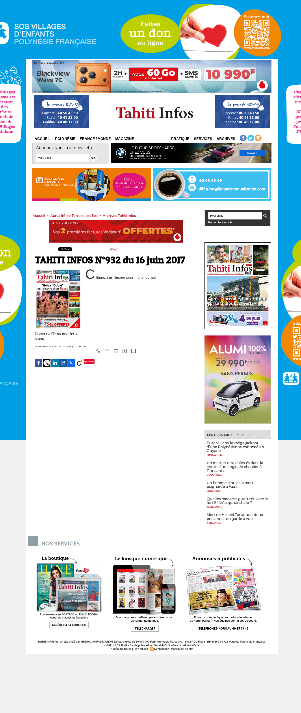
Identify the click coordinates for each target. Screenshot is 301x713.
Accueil (43, 139)
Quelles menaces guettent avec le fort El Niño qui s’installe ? (237, 501)
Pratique (180, 139)
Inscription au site (182, 648)
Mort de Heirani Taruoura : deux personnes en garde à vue (235, 517)
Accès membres (121, 648)
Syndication (161, 648)
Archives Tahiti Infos (119, 216)
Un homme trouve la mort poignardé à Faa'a (230, 485)
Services (203, 139)
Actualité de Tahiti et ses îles (73, 216)
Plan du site (141, 648)
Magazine (124, 139)
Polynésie (65, 139)
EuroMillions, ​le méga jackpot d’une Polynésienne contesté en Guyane (235, 447)
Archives (226, 139)
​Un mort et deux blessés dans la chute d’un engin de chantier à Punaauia (235, 467)
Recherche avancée (220, 222)
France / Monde (95, 139)
